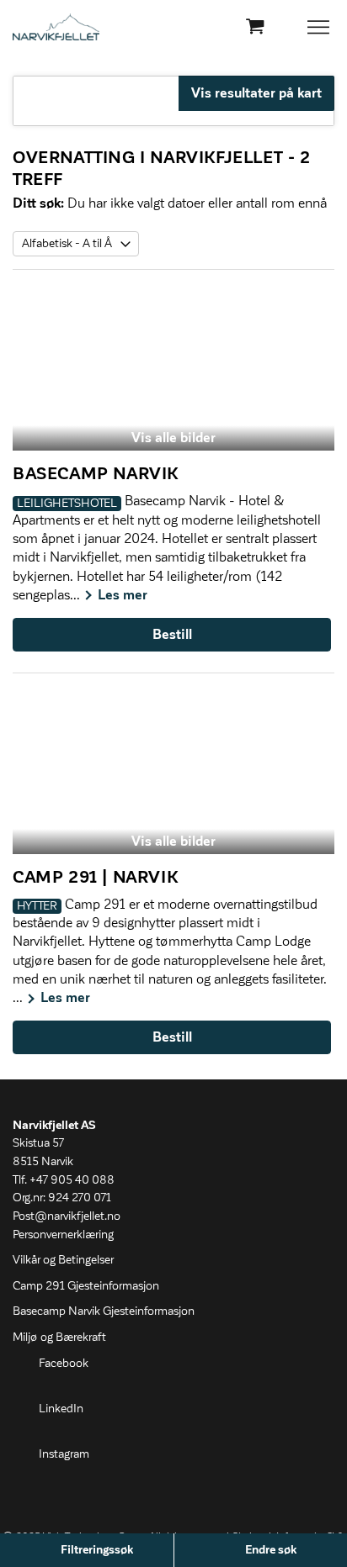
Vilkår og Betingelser (63, 1260)
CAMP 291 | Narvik (95, 877)
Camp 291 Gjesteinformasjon (86, 1286)
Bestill (172, 634)
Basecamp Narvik (96, 474)
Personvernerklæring (63, 1235)
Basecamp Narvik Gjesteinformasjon (104, 1311)
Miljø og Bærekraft (59, 1337)
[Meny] (319, 27)
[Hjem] (56, 26)
